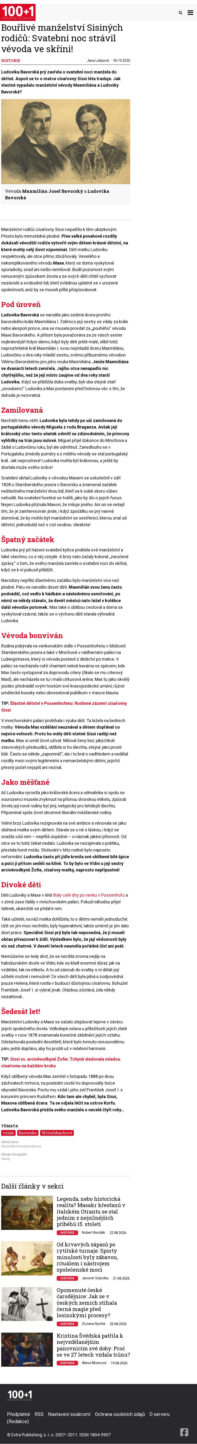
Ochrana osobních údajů (120, 1414)
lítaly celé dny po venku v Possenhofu (89, 895)
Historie (67, 1232)
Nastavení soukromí (69, 1414)
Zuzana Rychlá (93, 1324)
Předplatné (18, 1414)
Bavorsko (28, 1132)
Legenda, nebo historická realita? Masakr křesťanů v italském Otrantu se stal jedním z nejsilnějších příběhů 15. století (91, 1211)
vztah (8, 1132)
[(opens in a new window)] (184, 1424)
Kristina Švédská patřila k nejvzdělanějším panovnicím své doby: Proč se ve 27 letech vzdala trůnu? (93, 1345)
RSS (39, 1414)
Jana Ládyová (98, 60)
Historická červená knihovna (21, 1146)
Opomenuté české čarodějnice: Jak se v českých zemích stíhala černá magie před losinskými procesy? (87, 1303)
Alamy (5, 1158)
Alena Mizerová (94, 1363)
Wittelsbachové (57, 1132)
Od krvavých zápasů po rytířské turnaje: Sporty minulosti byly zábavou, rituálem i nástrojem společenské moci (87, 1257)
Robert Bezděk (93, 1232)
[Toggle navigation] (190, 12)
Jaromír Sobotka (95, 1278)
